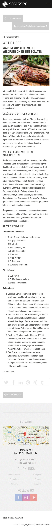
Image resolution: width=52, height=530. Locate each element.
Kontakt (37, 484)
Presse (38, 479)
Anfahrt (26, 435)
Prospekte (37, 474)
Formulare (14, 479)
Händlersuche (14, 474)
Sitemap (31, 525)
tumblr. (42, 382)
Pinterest (27, 382)
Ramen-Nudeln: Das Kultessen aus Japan (29, 26)
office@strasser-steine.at (26, 459)
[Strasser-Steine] (15, 4)
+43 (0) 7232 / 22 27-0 (26, 463)
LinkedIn (20, 382)
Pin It (7, 81)
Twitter (6, 382)
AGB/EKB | (17, 525)
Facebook (13, 382)
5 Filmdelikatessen (14, 18)
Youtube (33, 497)
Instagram (26, 497)
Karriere (14, 484)
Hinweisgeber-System (42, 525)
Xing (35, 382)
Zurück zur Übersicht (13, 394)
